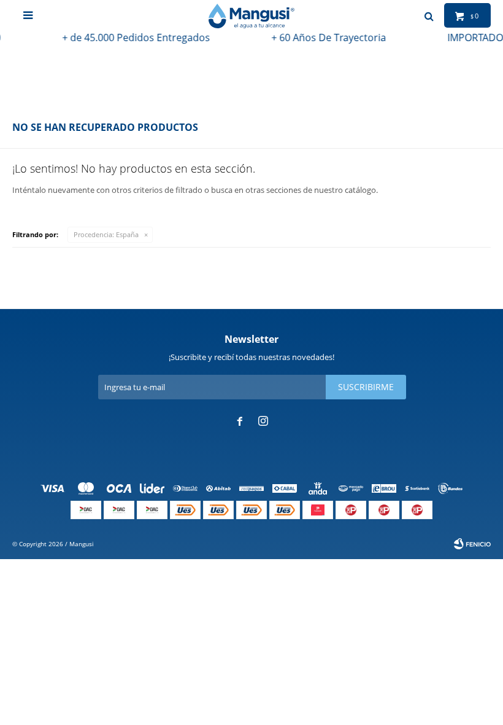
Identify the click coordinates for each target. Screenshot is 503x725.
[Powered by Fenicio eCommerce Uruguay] (472, 544)
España (106, 234)
